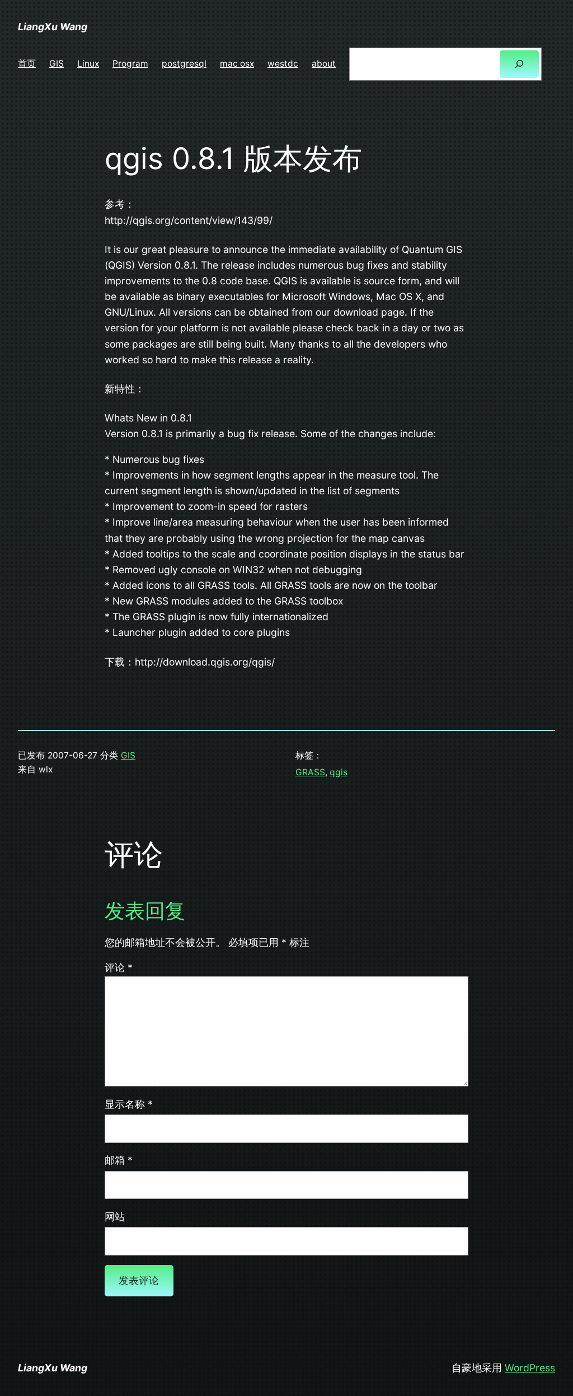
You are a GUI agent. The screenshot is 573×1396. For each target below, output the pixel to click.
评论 (119, 967)
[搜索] (519, 64)
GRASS (310, 772)
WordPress (530, 1368)
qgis (338, 772)
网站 (115, 1216)
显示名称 (129, 1104)
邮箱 (119, 1160)
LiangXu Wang (52, 26)
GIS (128, 755)
